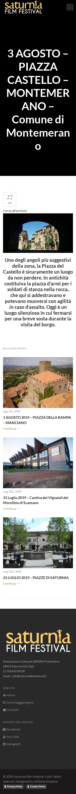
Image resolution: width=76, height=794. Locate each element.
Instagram (13, 744)
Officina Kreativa (46, 782)
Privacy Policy (14, 786)
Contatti (12, 710)
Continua (9, 429)
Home (10, 695)
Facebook (12, 729)
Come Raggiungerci (19, 703)
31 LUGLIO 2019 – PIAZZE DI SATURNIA (36, 577)
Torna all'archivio (15, 211)
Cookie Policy (37, 786)
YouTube (12, 737)
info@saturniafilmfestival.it (29, 676)
